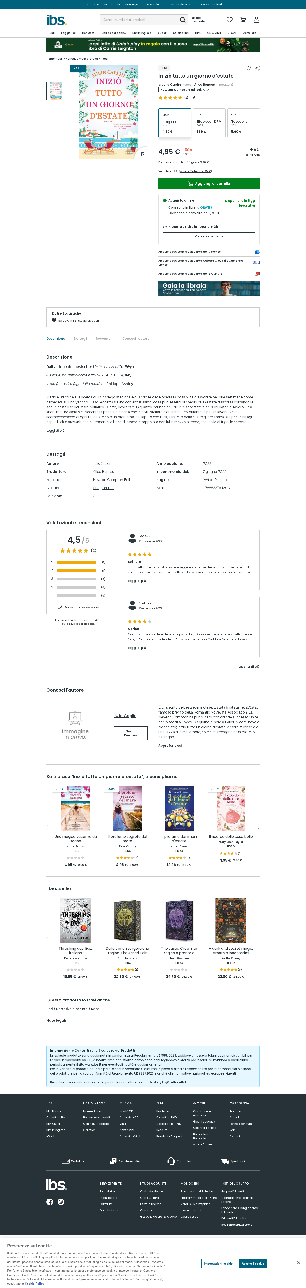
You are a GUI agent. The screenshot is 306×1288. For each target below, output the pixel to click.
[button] (182, 20)
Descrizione (55, 338)
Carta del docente (179, 4)
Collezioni (89, 1130)
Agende (235, 1117)
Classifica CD (129, 1117)
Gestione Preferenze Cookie (158, 1216)
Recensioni (104, 338)
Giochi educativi (204, 1121)
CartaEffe (93, 4)
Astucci (235, 1136)
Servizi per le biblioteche (197, 1191)
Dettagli (80, 338)
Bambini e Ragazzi (169, 1136)
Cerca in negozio (209, 236)
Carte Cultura (153, 4)
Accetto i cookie (253, 1263)
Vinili (123, 1124)
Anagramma (103, 488)
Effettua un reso (150, 1204)
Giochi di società (204, 1128)
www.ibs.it (93, 1064)
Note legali (56, 1020)
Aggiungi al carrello (212, 183)
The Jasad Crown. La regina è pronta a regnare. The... (179, 950)
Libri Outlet (53, 1124)
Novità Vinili (127, 1130)
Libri (49, 1009)
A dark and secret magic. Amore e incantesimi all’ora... (231, 950)
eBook (50, 1136)
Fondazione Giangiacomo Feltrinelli (239, 1210)
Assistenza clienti (211, 4)
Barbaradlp (148, 603)
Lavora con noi (191, 1210)
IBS (175, 171)
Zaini (233, 1130)
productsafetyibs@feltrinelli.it (162, 1082)
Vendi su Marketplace (195, 1204)
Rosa (95, 1009)
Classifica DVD (166, 1117)
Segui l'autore (130, 733)
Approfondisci (170, 745)
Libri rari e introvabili (96, 1117)
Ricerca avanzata (198, 19)
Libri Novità (53, 1111)
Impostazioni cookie (218, 1263)
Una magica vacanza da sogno (75, 839)
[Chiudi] (299, 1263)
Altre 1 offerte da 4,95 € (195, 171)
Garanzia (146, 1210)
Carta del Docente (207, 252)
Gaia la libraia (109, 1210)
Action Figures (202, 1144)
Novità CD (126, 1111)
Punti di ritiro (112, 4)
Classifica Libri (56, 1117)
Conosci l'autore (135, 338)
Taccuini (236, 1111)
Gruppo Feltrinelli (232, 1191)
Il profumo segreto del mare (127, 839)
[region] (153, 1263)
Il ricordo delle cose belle (231, 836)
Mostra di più (249, 666)
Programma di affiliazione (199, 1198)
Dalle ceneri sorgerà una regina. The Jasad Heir (127, 950)
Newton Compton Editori (180, 89)
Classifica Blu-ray (168, 1124)
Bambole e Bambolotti (200, 1136)
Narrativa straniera (72, 1009)
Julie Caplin (171, 84)
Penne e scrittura (241, 1124)
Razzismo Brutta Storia (236, 1225)
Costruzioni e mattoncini (202, 1113)
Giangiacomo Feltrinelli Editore (237, 1200)
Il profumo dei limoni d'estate (179, 839)
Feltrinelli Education (234, 1218)
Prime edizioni (92, 1111)
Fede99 (145, 536)
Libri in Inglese (55, 1130)
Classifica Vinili (130, 1136)
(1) (104, 562)
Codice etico (189, 1216)
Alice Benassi (205, 84)
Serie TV (161, 1130)
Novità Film (163, 1111)
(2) (94, 550)
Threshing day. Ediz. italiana (76, 950)
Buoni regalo (132, 4)
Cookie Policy (34, 1283)
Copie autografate (96, 1124)
